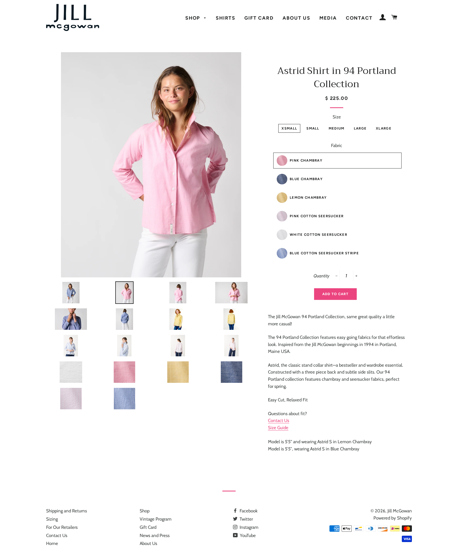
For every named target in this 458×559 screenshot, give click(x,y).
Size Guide (278, 427)
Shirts (225, 18)
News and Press (155, 535)
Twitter (246, 519)
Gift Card (259, 18)
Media (328, 18)
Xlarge (383, 128)
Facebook (248, 510)
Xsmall (289, 128)
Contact (359, 18)
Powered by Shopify (392, 518)
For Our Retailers (62, 527)
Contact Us (278, 420)
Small (312, 128)
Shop (193, 18)
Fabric (336, 145)
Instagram (248, 527)
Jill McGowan (399, 510)
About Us (296, 18)
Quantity (321, 275)
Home (52, 543)
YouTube (247, 535)
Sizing (52, 519)
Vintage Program (155, 519)
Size (337, 116)
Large (360, 128)
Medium (337, 128)
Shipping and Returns (66, 510)
